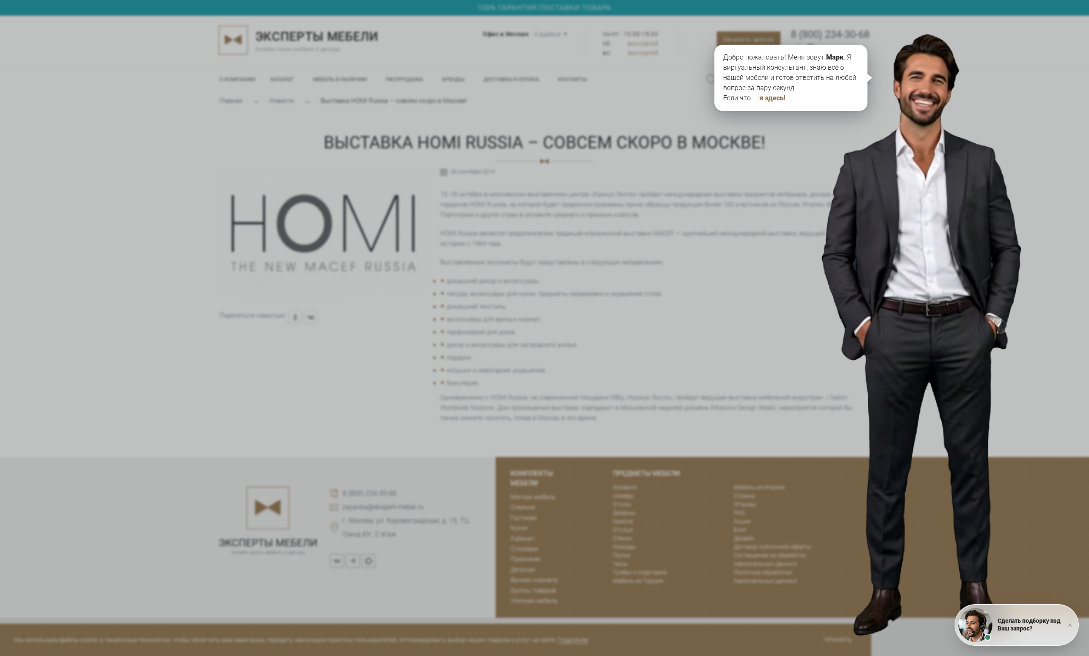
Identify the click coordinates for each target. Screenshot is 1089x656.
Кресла (623, 521)
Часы (620, 563)
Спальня (522, 507)
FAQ (739, 512)
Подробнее (573, 639)
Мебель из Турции (638, 580)
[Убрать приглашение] (1048, 69)
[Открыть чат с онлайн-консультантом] (939, 265)
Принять (838, 639)
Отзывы (745, 504)
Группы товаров (533, 590)
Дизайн (744, 538)
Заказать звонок (748, 39)
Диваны (624, 512)
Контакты (572, 79)
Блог (740, 529)
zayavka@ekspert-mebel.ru (383, 507)
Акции (742, 521)
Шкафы (623, 495)
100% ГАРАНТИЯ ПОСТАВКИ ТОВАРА (544, 7)
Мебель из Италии (759, 487)
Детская (522, 570)
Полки (621, 555)
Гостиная (523, 518)
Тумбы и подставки (640, 572)
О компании (237, 79)
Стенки (622, 538)
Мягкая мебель (533, 497)
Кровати (625, 487)
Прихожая (525, 559)
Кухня (518, 528)
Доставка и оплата (511, 79)
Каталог (282, 79)
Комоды (624, 546)
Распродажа (404, 79)
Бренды (453, 79)
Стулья (623, 529)
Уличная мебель (534, 601)
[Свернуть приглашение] (1070, 625)
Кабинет (522, 538)
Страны (744, 495)
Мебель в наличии (340, 79)
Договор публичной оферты (772, 546)
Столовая (524, 549)
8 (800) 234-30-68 (830, 34)
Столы (622, 504)
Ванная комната (534, 580)
